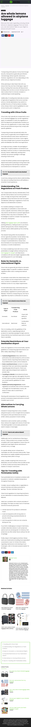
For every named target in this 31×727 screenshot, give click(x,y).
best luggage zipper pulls (13, 223)
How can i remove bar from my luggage (22, 608)
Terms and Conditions (12, 725)
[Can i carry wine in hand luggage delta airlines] (8, 613)
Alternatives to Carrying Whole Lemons (15, 658)
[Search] (28, 2)
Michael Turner (6, 31)
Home (2, 5)
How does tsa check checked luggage (7, 608)
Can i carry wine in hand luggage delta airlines (8, 627)
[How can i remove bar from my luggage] (23, 593)
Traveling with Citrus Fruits (10, 644)
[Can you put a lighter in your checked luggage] (23, 613)
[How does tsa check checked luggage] (8, 593)
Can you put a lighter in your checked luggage (22, 628)
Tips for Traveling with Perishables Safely (15, 661)
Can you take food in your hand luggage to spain (17, 708)
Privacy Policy (21, 725)
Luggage (7, 5)
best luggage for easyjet (8, 253)
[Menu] (1, 2)
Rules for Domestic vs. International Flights (15, 651)
